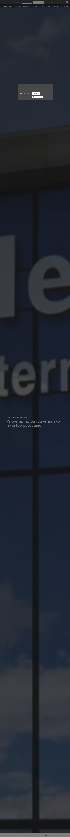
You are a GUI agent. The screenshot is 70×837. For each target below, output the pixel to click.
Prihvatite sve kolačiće (37, 96)
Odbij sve (36, 93)
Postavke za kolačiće (24, 93)
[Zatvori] (51, 85)
